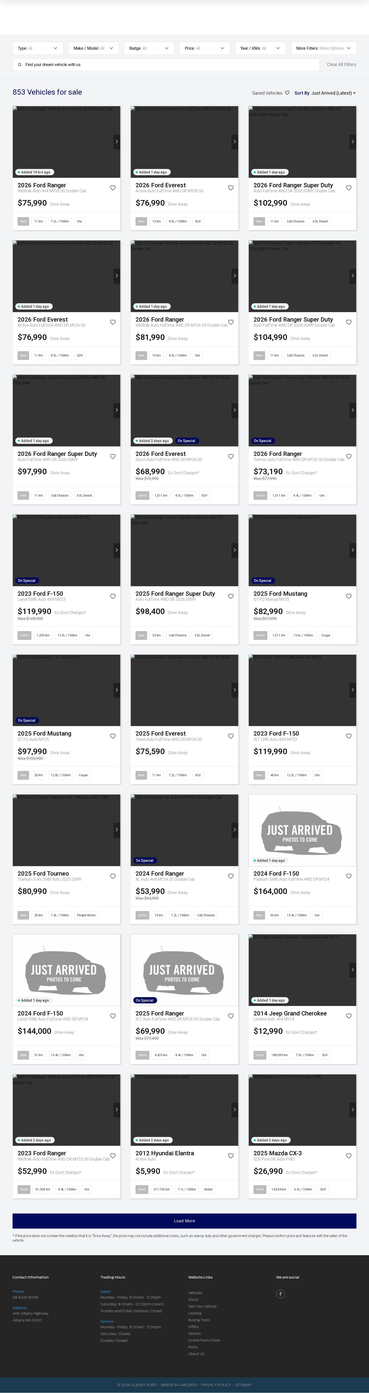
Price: (190, 48)
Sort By (302, 93)
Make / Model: (86, 48)
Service (194, 1333)
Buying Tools (199, 1320)
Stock (193, 1300)
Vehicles (195, 1293)
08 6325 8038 (25, 1297)
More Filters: (307, 48)
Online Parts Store (204, 1340)
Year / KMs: (250, 48)
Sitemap (243, 1385)
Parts (193, 1347)
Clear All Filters (341, 64)
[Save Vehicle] (113, 189)
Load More (184, 1221)
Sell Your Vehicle (202, 1306)
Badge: (135, 48)
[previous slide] (16, 142)
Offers (193, 1327)
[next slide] (116, 142)
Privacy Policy (216, 1385)
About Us (196, 1354)
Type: (22, 48)
